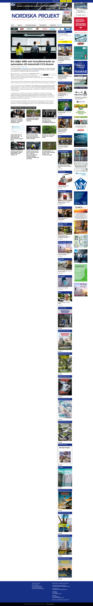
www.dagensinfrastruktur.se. (37, 587)
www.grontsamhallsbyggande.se (38, 588)
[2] (54, 82)
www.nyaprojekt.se (35, 584)
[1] (38, 71)
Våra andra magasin (31, 25)
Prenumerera (63, 1)
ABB (34, 68)
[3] (13, 102)
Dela (42, 74)
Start (12, 25)
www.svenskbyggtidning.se (37, 586)
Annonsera (69, 1)
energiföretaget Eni (25, 68)
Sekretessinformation (50, 604)
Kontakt (20, 25)
